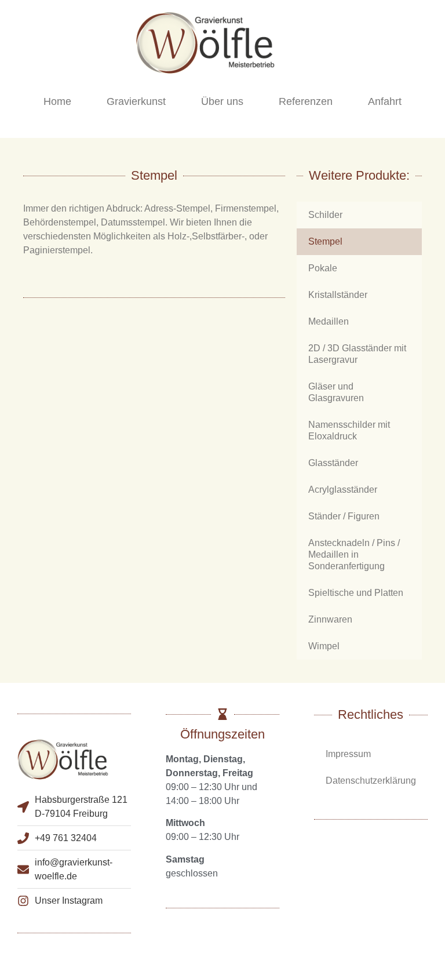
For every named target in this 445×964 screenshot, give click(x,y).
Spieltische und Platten (355, 593)
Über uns (222, 101)
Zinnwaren (330, 619)
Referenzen (306, 101)
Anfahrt (385, 101)
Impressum (348, 754)
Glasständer (333, 463)
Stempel (325, 241)
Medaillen (328, 321)
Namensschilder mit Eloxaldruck (349, 430)
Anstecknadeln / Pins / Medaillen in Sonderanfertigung (354, 554)
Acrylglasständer (342, 489)
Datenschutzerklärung (371, 780)
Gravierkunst (136, 101)
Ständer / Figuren (344, 516)
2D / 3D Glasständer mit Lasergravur (357, 354)
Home (57, 101)
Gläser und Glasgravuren (336, 392)
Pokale (322, 268)
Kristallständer (337, 295)
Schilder (325, 215)
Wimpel (324, 646)
